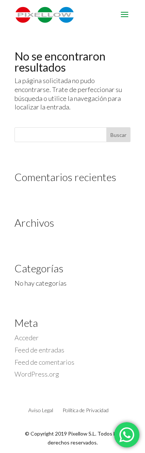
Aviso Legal (40, 410)
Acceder (26, 338)
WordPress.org (36, 374)
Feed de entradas (39, 350)
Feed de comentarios (44, 362)
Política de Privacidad (85, 410)
